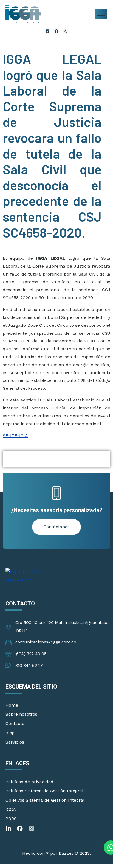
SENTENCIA (15, 435)
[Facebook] (56, 31)
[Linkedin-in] (8, 828)
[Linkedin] (47, 31)
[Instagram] (65, 31)
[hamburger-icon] (101, 14)
